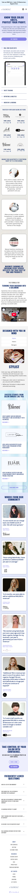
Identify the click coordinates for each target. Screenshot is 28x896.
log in (14, 874)
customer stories (14, 850)
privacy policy (14, 864)
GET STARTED (14, 39)
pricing (14, 877)
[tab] (14, 338)
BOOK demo (14, 879)
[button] (26, 9)
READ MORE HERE (14, 487)
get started (14, 882)
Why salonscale (14, 844)
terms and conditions (14, 867)
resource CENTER (14, 857)
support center (14, 859)
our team (14, 847)
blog (14, 862)
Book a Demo (14, 762)
